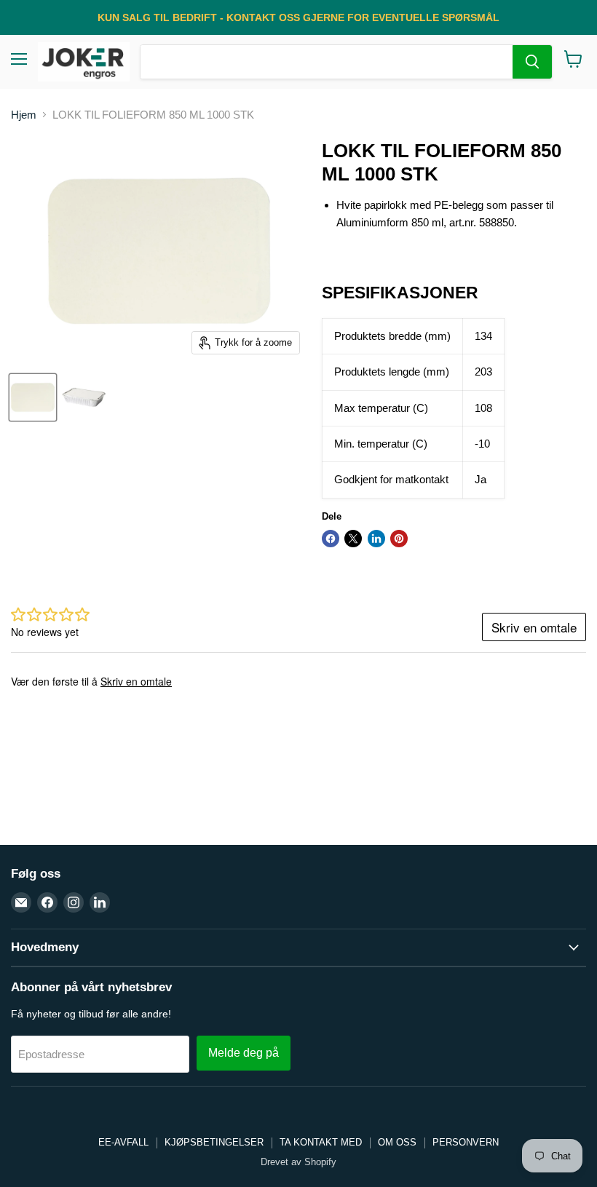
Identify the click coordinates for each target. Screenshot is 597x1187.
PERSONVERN (465, 1142)
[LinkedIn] (100, 902)
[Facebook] (47, 902)
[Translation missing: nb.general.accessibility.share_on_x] (353, 538)
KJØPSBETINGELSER (214, 1142)
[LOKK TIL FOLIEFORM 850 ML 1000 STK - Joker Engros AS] (32, 397)
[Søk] (532, 62)
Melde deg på (243, 1053)
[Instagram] (73, 902)
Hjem (23, 114)
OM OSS (397, 1142)
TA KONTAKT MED (321, 1142)
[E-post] (21, 902)
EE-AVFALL (123, 1142)
